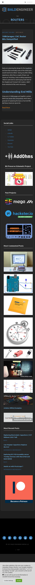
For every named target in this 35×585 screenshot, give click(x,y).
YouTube (10, 147)
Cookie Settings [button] (8, 580)
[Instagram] (15, 538)
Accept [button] (19, 580)
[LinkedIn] (30, 538)
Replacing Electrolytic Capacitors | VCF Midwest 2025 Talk (18, 436)
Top (18, 549)
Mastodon (11, 140)
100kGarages (14, 96)
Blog (5, 440)
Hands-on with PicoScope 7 (13, 466)
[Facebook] (4, 538)
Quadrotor (28, 68)
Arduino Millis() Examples (13, 408)
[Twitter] (9, 538)
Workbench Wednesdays (12, 450)
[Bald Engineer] (17, 9)
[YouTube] (25, 538)
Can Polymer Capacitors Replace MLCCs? (15, 446)
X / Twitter (11, 137)
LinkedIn (10, 133)
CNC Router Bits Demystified (14, 98)
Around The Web (8, 32)
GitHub (10, 130)
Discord (10, 143)
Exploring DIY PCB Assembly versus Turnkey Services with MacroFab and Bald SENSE (17, 457)
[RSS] (20, 538)
